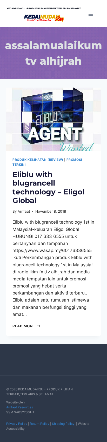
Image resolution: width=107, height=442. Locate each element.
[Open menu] (90, 14)
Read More (26, 326)
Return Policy (39, 424)
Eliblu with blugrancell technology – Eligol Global (48, 187)
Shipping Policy (63, 424)
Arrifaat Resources (20, 407)
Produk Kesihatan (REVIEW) (37, 160)
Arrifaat (24, 211)
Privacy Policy (16, 424)
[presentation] (53, 119)
